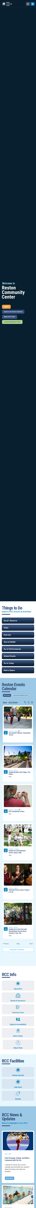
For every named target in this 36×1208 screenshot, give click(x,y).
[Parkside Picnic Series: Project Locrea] (18, 875)
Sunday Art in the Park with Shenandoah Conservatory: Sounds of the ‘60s (18, 931)
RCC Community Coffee (16, 811)
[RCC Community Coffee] (18, 796)
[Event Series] (18, 731)
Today (18, 943)
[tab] (7, 695)
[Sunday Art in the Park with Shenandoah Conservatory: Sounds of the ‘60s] (18, 914)
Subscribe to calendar (17, 949)
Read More (9, 1178)
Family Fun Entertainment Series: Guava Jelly (17, 852)
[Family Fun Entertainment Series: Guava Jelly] (18, 835)
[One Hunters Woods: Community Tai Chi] (18, 718)
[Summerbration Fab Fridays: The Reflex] (18, 757)
